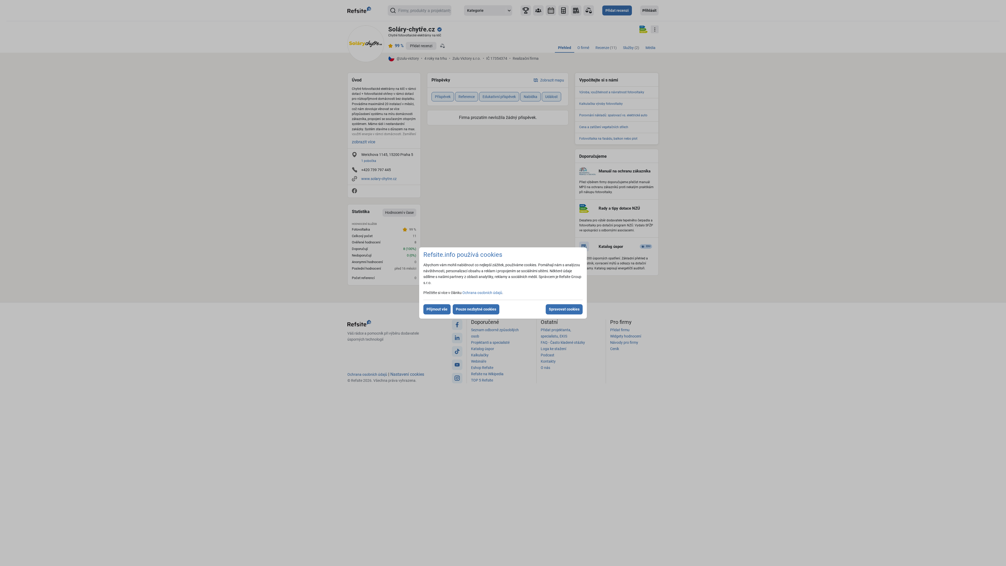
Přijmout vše (437, 309)
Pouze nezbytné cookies (476, 309)
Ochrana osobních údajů (482, 293)
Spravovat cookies (564, 309)
